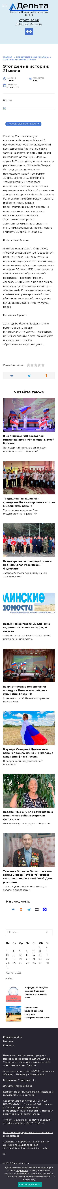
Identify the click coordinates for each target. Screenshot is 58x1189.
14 (33, 955)
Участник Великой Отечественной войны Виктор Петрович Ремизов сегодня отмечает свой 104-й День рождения (28, 877)
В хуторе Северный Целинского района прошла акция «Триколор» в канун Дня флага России (28, 753)
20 (27, 959)
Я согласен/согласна (30, 1184)
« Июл (9, 978)
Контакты (8, 1045)
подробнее (22, 1170)
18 (14, 959)
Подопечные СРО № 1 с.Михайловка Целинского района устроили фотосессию (28, 815)
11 (14, 955)
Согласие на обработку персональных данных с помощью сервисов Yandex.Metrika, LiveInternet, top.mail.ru (26, 1145)
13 (27, 955)
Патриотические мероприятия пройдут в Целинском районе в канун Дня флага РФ (25, 690)
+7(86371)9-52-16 (29, 20)
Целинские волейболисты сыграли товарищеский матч (36, 1012)
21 (33, 959)
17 (7, 959)
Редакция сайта (12, 1037)
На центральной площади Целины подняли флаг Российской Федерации (27, 565)
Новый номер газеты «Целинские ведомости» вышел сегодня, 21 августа (26, 627)
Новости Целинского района (23, 124)
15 (40, 955)
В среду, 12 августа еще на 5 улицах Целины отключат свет (36, 992)
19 (20, 959)
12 (20, 955)
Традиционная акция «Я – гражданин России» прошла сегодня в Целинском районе (29, 502)
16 (47, 955)
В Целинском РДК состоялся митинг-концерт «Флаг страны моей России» (28, 440)
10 (7, 955)
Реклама (8, 1041)
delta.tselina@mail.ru (29, 24)
